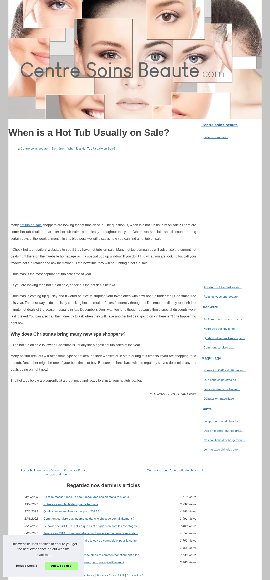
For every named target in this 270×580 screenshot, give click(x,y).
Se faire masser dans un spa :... (225, 319)
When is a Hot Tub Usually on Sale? (91, 148)
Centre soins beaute (34, 148)
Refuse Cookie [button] (26, 565)
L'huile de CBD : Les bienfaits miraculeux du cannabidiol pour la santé (90, 540)
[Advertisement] (103, 183)
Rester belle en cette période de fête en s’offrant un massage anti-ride (54, 472)
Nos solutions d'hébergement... (224, 440)
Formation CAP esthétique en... (225, 370)
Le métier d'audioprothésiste (62, 547)
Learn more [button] (44, 555)
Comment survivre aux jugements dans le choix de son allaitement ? (89, 518)
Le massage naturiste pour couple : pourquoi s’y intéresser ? (83, 562)
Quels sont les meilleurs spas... (224, 338)
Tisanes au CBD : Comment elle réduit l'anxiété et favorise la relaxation (90, 533)
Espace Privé (135, 575)
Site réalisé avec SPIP (110, 575)
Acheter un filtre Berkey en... (223, 287)
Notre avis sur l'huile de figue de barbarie (70, 504)
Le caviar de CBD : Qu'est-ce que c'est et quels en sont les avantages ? (91, 525)
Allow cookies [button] (61, 565)
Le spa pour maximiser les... (222, 421)
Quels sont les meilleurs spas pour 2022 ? (71, 511)
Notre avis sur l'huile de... (220, 328)
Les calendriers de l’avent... (222, 389)
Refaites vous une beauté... (222, 296)
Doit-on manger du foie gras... (224, 430)
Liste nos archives (216, 137)
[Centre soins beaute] (135, 59)
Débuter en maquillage (219, 398)
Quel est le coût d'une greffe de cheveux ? (175, 470)
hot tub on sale (31, 225)
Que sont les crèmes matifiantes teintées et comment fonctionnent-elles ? (92, 554)
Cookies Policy (85, 575)
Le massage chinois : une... (222, 449)
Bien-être (57, 148)
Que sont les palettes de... (221, 379)
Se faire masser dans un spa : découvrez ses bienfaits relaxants (86, 496)
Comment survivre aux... (220, 347)
